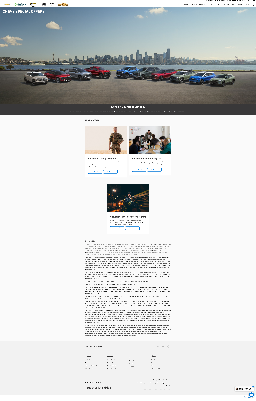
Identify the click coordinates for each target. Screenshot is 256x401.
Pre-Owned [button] (193, 4)
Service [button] (226, 4)
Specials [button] (211, 4)
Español (233, 4)
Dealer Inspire (167, 389)
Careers (131, 363)
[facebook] (163, 346)
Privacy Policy (167, 383)
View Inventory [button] (110, 171)
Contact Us (132, 360)
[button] (253, 4)
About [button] (239, 4)
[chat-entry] (251, 395)
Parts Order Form (111, 368)
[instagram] (168, 346)
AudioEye (168, 386)
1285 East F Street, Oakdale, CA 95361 (238, 0)
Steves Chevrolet (167, 380)
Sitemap (154, 383)
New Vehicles (88, 360)
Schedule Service (111, 362)
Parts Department (111, 365)
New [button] (178, 4)
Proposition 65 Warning (139, 383)
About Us (131, 358)
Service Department (112, 360)
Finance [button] (218, 4)
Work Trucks (88, 362)
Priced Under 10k (89, 368)
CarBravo (246, 4)
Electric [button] (185, 4)
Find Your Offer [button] (95, 171)
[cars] (157, 346)
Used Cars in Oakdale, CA (91, 365)
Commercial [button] (202, 4)
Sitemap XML (160, 383)
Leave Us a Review (133, 366)
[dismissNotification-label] (253, 386)
